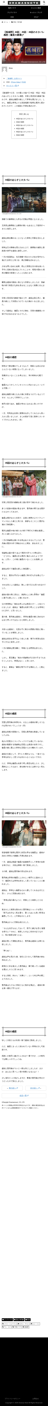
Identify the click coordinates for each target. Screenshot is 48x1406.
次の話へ (34, 1088)
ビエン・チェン (24, 1324)
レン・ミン (36, 1324)
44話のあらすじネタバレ (24, 119)
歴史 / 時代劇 (20, 1319)
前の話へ (12, 1088)
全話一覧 (23, 1096)
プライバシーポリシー (12, 1399)
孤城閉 (27, 1327)
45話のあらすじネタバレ (24, 125)
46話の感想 (20, 135)
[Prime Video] (16, 82)
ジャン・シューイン (10, 1324)
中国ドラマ (17, 1327)
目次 (21, 114)
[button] (43, 720)
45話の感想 (20, 128)
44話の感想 (20, 122)
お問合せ (35, 1399)
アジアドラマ (8, 1319)
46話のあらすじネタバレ (24, 132)
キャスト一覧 (11, 86)
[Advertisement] (24, 157)
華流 (28, 1319)
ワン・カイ (7, 1327)
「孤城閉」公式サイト (14, 78)
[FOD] (24, 82)
